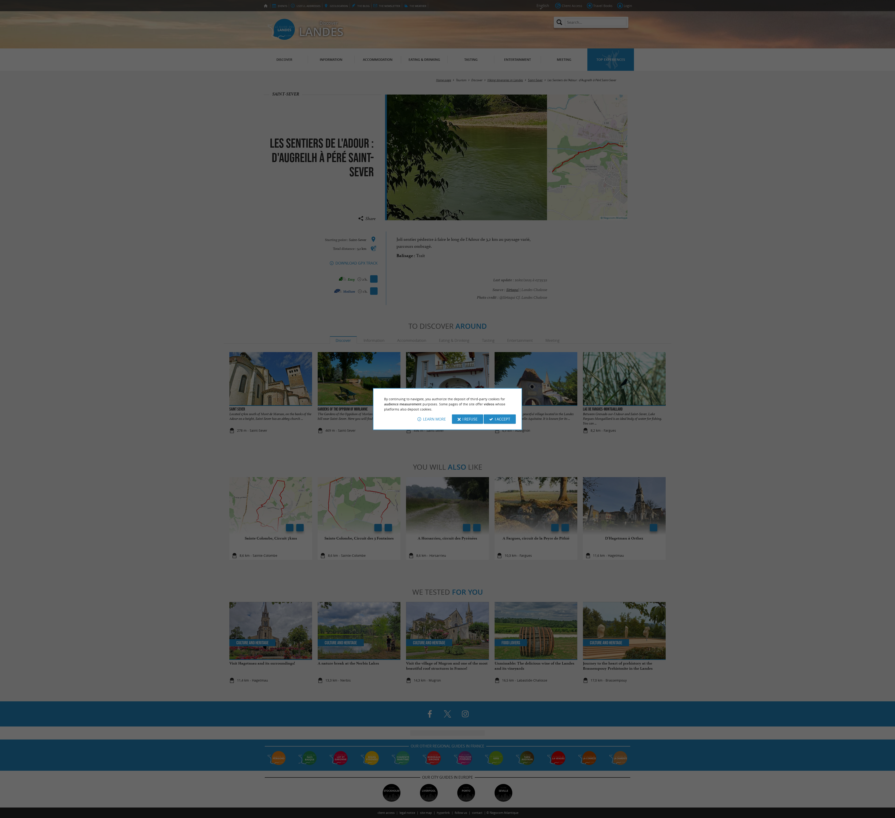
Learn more (434, 419)
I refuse (470, 419)
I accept (502, 419)
